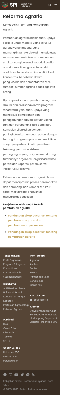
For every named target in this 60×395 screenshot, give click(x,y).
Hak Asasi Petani (12, 292)
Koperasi (8, 300)
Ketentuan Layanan (35, 381)
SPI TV (6, 341)
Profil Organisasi (12, 260)
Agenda (34, 260)
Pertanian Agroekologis (16, 305)
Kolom (33, 272)
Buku (5, 324)
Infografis (8, 332)
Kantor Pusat (10, 268)
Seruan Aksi (36, 281)
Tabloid (7, 336)
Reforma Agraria (12, 309)
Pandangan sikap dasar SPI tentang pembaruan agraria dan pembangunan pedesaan (32, 220)
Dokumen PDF (11, 352)
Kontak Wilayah (12, 272)
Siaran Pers (36, 285)
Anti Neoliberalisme (14, 288)
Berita (33, 268)
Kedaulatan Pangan (14, 296)
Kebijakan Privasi (12, 381)
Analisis (34, 264)
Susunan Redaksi (12, 276)
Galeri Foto (9, 328)
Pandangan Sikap (40, 276)
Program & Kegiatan (14, 264)
